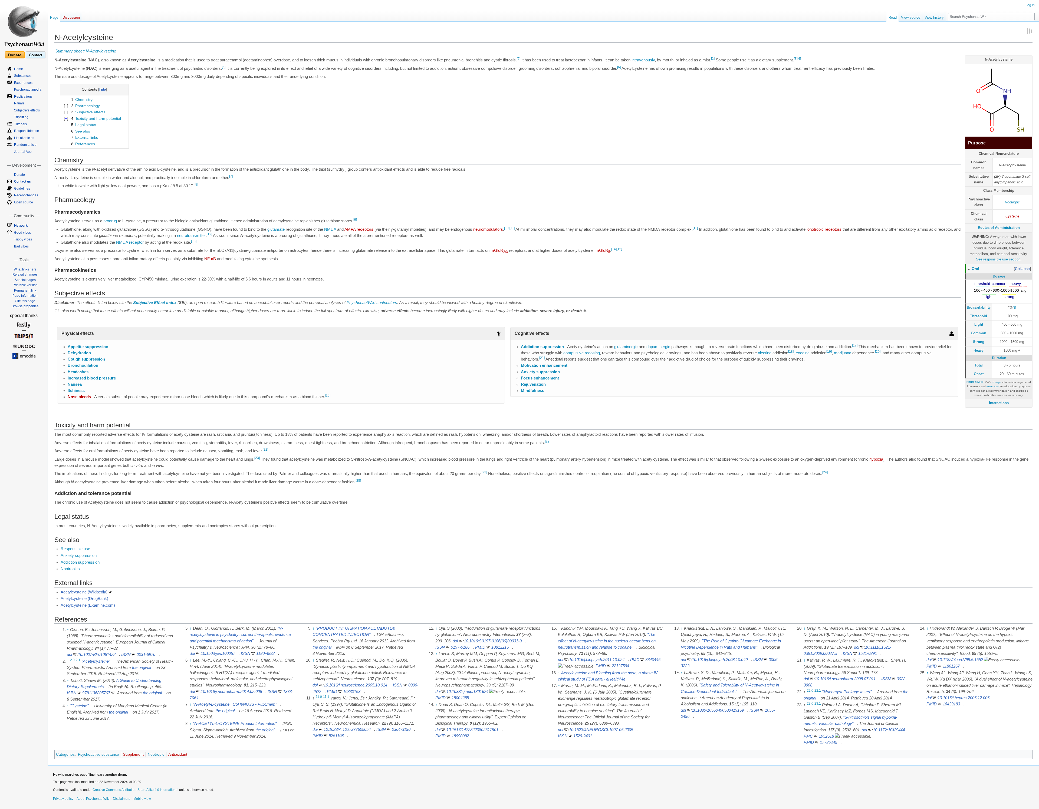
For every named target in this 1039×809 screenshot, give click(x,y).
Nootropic (1012, 202)
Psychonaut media (27, 89)
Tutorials (20, 124)
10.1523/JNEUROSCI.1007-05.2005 (601, 730)
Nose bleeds (79, 397)
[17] (854, 345)
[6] (619, 67)
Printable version (25, 285)
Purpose (977, 143)
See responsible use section (998, 259)
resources (993, 386)
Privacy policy (63, 799)
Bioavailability (979, 307)
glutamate (276, 229)
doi (69, 654)
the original (141, 667)
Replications (23, 96)
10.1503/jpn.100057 (218, 653)
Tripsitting (21, 117)
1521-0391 (867, 653)
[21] (542, 358)
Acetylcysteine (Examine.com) (88, 605)
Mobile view (142, 799)
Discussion (71, 17)
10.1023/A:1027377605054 (347, 729)
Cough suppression (86, 359)
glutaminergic (626, 347)
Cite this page (25, 301)
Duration (999, 358)
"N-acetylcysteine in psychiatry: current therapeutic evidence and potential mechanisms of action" (240, 634)
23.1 (817, 703)
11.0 (319, 697)
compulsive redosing (581, 353)
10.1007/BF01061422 (97, 654)
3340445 (652, 660)
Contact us (22, 181)
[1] (1014, 307)
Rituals (19, 103)
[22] (547, 441)
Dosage (999, 276)
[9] (355, 220)
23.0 (810, 703)
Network (21, 225)
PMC (634, 660)
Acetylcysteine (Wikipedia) (84, 592)
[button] (1022, 269)
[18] (791, 352)
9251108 (336, 736)
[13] (193, 241)
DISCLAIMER (974, 382)
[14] (614, 249)
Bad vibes (21, 246)
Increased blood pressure (92, 378)
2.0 (72, 660)
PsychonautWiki (361, 303)
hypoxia (876, 459)
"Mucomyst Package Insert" (847, 692)
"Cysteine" (79, 706)
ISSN (126, 654)
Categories (65, 754)
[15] (619, 249)
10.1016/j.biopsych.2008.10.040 (720, 660)
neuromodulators (488, 229)
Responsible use (75, 549)
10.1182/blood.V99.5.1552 (960, 660)
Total (979, 365)
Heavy (979, 350)
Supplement (133, 754)
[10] (506, 228)
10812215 (500, 647)
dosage (996, 382)
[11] (512, 228)
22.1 (817, 690)
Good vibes (22, 233)
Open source (23, 202)
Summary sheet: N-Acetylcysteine (85, 51)
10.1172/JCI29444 (889, 730)
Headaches (78, 372)
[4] (799, 59)
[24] (825, 472)
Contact (35, 55)
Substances (22, 76)
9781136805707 (96, 693)
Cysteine (1012, 216)
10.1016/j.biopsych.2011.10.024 (596, 660)
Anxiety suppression (540, 372)
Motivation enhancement (544, 365)
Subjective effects (27, 110)
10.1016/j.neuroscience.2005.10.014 (355, 685)
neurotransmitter (191, 235)
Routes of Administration (999, 228)
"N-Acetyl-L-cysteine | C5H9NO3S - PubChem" (235, 704)
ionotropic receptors (824, 229)
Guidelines (22, 188)
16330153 (351, 691)
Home (18, 69)
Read (893, 17)
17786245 (828, 742)
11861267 (951, 666)
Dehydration (79, 353)
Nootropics (70, 569)
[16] (327, 396)
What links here (25, 269)
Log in (1030, 5)
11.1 (326, 697)
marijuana (842, 353)
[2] (518, 59)
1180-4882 (265, 653)
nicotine (764, 353)
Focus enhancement (540, 378)
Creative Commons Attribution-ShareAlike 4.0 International (135, 790)
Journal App (23, 152)
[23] (257, 458)
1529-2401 (582, 736)
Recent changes (26, 195)
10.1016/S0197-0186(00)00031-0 (493, 641)
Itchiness (76, 390)
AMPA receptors (358, 229)
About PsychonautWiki (93, 799)
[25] (358, 481)
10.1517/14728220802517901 (472, 730)
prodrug (110, 221)
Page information (25, 296)
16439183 (951, 704)
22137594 (620, 666)
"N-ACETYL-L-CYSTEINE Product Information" (235, 723)
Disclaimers (121, 799)
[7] (231, 176)
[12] (209, 234)
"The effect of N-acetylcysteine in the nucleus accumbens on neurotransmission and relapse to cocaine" (607, 640)
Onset (979, 374)
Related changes (25, 274)
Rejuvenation (533, 384)
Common (978, 333)
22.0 (810, 690)
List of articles (24, 138)
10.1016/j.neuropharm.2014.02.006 (231, 691)
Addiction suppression (542, 347)
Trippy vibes (23, 239)
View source (910, 17)
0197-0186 (460, 647)
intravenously (643, 60)
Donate (14, 55)
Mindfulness (532, 390)
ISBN (71, 693)
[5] (223, 67)
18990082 (460, 736)
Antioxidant (177, 754)
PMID (332, 691)
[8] (196, 184)
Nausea (75, 384)
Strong (978, 342)
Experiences (23, 83)
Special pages (25, 280)
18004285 (460, 698)
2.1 (78, 660)
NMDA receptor (130, 242)
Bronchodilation (83, 365)
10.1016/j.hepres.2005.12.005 (963, 698)
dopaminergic (658, 347)
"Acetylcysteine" (95, 661)
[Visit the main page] (23, 24)
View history (934, 17)
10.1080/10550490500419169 (718, 710)
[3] (795, 59)
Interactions (999, 403)
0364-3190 (401, 729)
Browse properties (25, 306)
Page (54, 17)
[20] (877, 352)
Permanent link (25, 290)
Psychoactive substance (98, 754)
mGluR (499, 250)
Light (978, 324)
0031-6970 (146, 654)
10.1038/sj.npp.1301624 (467, 691)
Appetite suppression (88, 347)
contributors (386, 303)
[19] (829, 352)
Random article (25, 145)
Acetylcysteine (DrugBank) (84, 598)
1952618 (826, 736)
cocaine (803, 353)
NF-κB (210, 259)
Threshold (978, 316)
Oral (975, 268)
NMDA (330, 229)
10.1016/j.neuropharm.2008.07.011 (845, 679)
